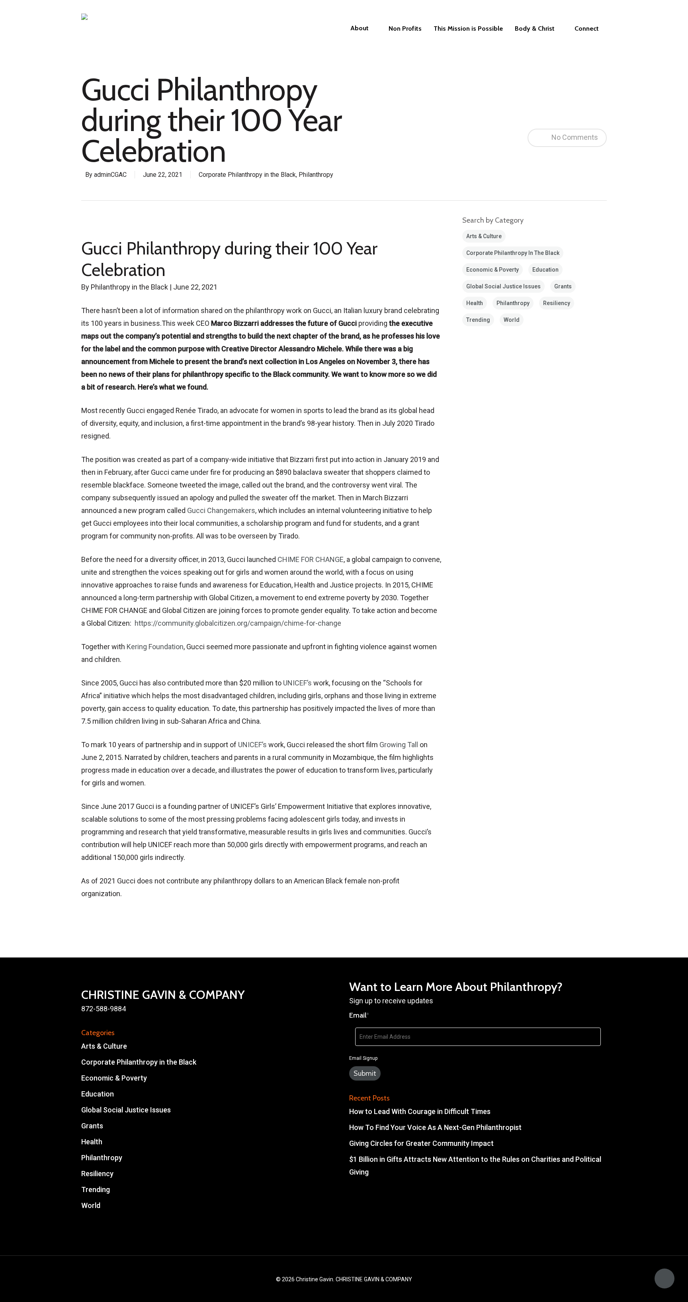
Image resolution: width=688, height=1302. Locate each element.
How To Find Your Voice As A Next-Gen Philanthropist (435, 1127)
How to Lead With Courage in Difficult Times (420, 1111)
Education (545, 269)
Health (474, 303)
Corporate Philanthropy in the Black (247, 174)
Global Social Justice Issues (503, 286)
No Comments (574, 137)
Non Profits (405, 28)
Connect (587, 28)
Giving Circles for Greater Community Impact (421, 1143)
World (512, 320)
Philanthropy (316, 174)
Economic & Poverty (492, 269)
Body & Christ (535, 28)
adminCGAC (110, 174)
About (359, 28)
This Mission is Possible (468, 28)
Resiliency (556, 303)
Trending (478, 320)
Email (359, 1015)
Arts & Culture (484, 236)
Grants (563, 286)
